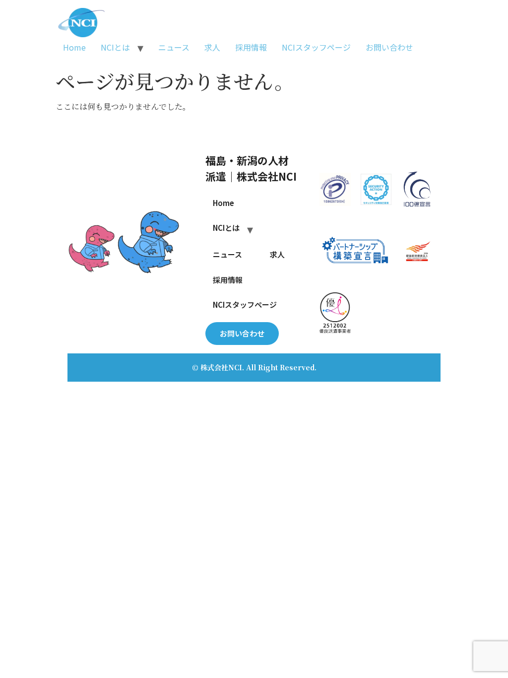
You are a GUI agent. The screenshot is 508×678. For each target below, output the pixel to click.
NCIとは (115, 47)
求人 (212, 47)
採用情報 (251, 47)
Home (74, 47)
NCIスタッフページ (316, 47)
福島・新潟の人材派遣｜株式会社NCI (251, 168)
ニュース (174, 47)
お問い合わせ (389, 47)
